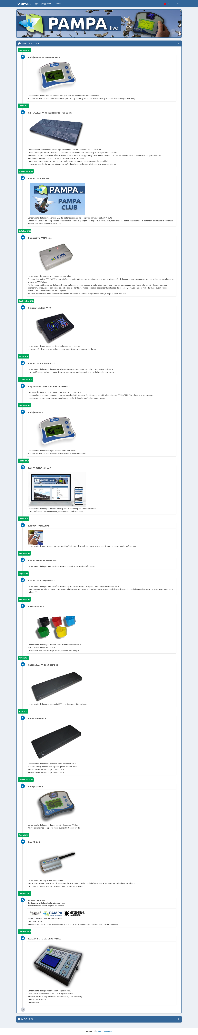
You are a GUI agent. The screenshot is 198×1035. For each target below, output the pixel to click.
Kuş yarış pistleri (44, 3)
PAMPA (59, 3)
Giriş (177, 3)
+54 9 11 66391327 (104, 1031)
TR (168, 3)
